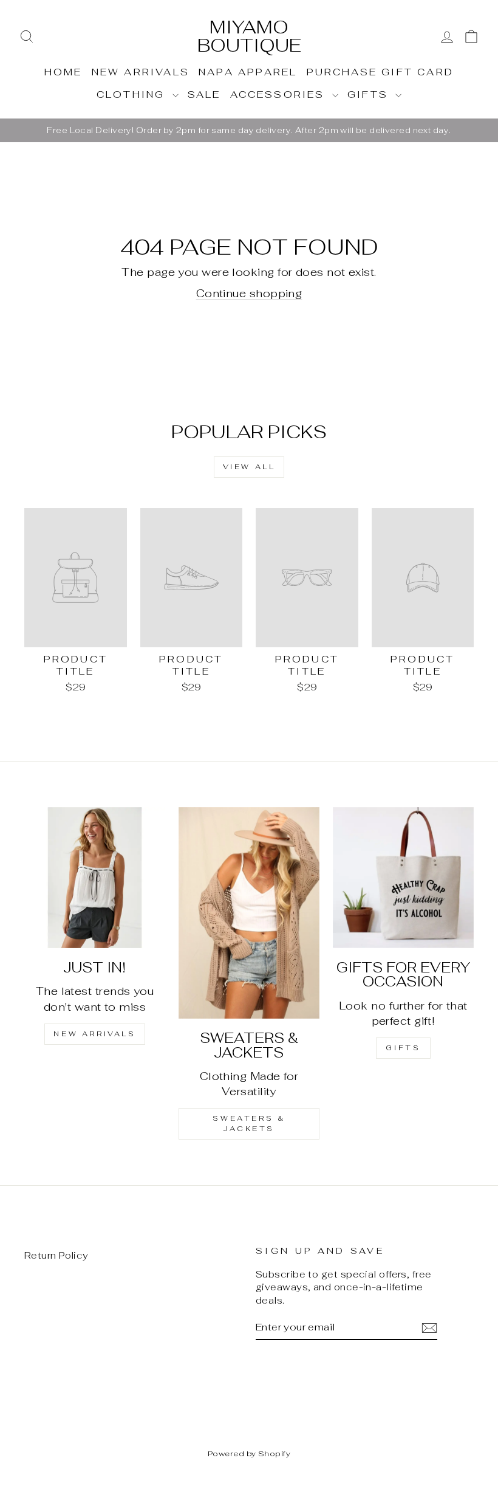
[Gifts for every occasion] (403, 877)
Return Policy (56, 1255)
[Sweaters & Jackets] (249, 913)
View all (249, 467)
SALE (204, 94)
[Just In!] (94, 877)
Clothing (133, 94)
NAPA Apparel (248, 72)
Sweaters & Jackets (249, 1123)
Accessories (279, 94)
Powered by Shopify (249, 1453)
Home (63, 72)
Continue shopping (249, 293)
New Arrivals (140, 72)
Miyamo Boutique (249, 36)
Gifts (369, 94)
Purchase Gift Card (380, 72)
